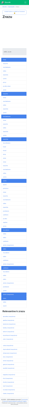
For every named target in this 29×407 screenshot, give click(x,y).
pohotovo (5, 188)
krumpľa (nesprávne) (9, 389)
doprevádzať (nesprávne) (10, 349)
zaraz (4, 158)
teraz (4, 154)
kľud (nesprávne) (8, 378)
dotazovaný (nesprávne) (10, 353)
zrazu (4, 298)
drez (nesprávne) (8, 357)
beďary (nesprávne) (8, 328)
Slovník (7, 2)
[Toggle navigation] (25, 2)
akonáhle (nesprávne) (9, 316)
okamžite (5, 75)
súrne (4, 226)
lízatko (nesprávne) (8, 393)
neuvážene (6, 230)
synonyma (25, 399)
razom (5, 306)
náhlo (4, 237)
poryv (4, 82)
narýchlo (5, 63)
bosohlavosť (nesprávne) (10, 335)
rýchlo (5, 78)
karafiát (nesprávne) (8, 368)
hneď (4, 147)
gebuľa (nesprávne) (8, 364)
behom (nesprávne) (8, 331)
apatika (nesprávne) (8, 320)
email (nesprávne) (8, 360)
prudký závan (7, 86)
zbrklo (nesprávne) (8, 245)
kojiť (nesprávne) (8, 386)
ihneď (4, 150)
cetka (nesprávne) (8, 345)
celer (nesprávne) (8, 339)
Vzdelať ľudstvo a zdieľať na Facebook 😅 (14, 12)
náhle (4, 71)
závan (4, 90)
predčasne (6, 211)
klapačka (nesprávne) (9, 374)
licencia (5, 401)
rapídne (5, 222)
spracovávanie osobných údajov (17, 401)
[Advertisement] (14, 33)
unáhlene (5, 215)
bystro (5, 184)
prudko (5, 218)
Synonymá (11, 7)
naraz (4, 59)
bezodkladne (6, 143)
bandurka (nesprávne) (9, 324)
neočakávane (6, 67)
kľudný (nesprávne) (8, 382)
